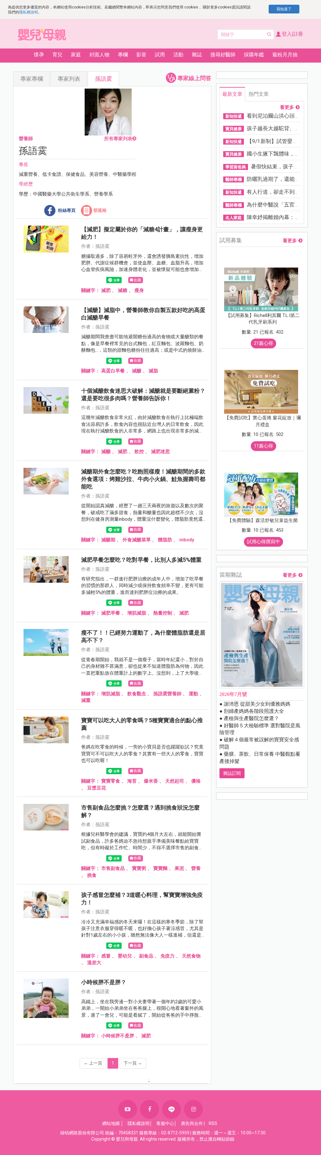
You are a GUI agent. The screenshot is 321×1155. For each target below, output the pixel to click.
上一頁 (93, 1063)
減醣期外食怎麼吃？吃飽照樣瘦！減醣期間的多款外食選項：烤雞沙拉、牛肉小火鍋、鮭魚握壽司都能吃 (143, 479)
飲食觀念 (136, 694)
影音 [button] (141, 55)
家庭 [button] (76, 55)
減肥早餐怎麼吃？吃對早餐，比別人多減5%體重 (141, 559)
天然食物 (191, 956)
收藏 (137, 280)
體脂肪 (165, 540)
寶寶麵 (160, 868)
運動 (193, 694)
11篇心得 (263, 446)
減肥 (106, 290)
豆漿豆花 (96, 788)
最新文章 (232, 94)
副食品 (146, 956)
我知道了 (284, 9)
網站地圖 (111, 1123)
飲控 (139, 451)
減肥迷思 (160, 451)
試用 (160, 55)
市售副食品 (113, 868)
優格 (196, 781)
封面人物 (99, 55)
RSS (213, 1123)
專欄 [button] (123, 55)
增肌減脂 (136, 613)
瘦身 (139, 290)
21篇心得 (263, 343)
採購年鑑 (254, 55)
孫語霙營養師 (167, 694)
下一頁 (133, 1063)
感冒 (106, 956)
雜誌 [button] (197, 55)
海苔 (132, 781)
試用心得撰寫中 (263, 541)
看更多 (287, 107)
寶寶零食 (110, 781)
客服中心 (165, 1123)
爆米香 (151, 781)
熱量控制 (162, 613)
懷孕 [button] (39, 55)
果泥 (179, 868)
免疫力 (167, 956)
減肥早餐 (110, 613)
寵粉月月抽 (284, 55)
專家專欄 (31, 78)
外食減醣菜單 (137, 540)
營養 (196, 868)
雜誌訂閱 (232, 773)
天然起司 (174, 781)
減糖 (122, 290)
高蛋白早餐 (113, 371)
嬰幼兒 (125, 956)
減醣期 (108, 540)
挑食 (92, 875)
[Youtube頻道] (127, 1109)
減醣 (136, 371)
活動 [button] (178, 55)
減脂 (153, 371)
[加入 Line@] (171, 1109)
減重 (86, 700)
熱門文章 (259, 94)
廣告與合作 (192, 1123)
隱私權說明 (28, 12)
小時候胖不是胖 (117, 1036)
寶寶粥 (139, 868)
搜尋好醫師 (222, 55)
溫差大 (94, 962)
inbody (186, 540)
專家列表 (69, 78)
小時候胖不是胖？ (103, 982)
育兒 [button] (57, 55)
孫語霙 (103, 78)
